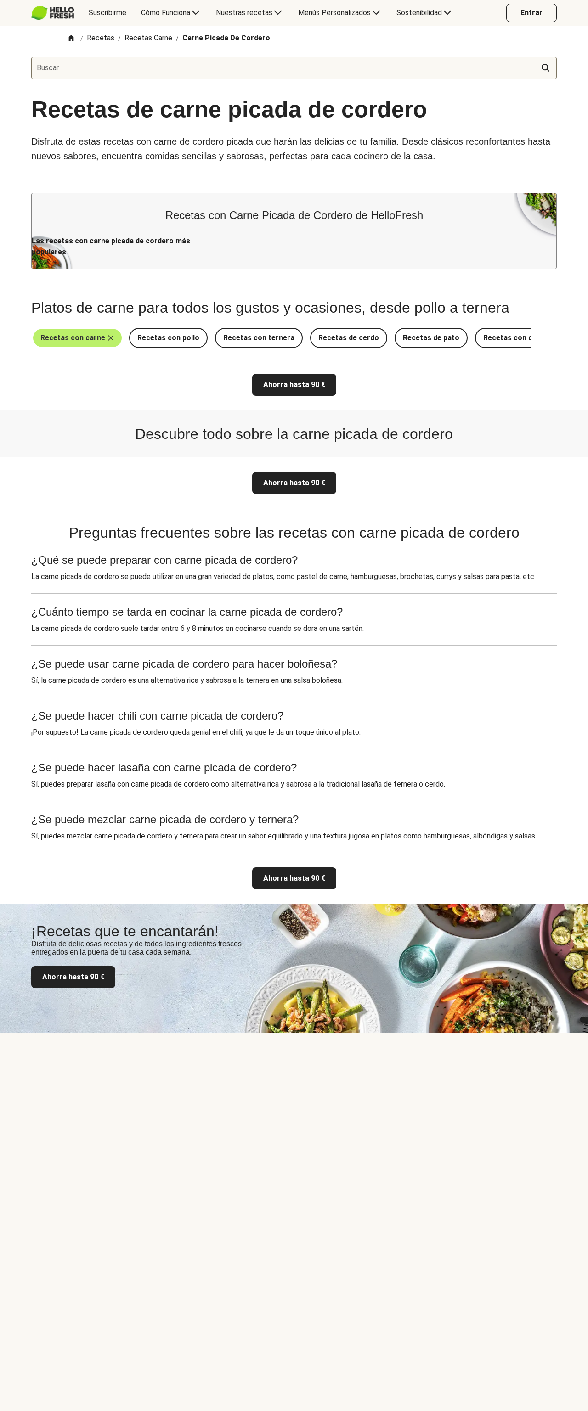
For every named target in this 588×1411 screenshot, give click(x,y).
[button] (77, 338)
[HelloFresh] (52, 13)
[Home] (71, 39)
